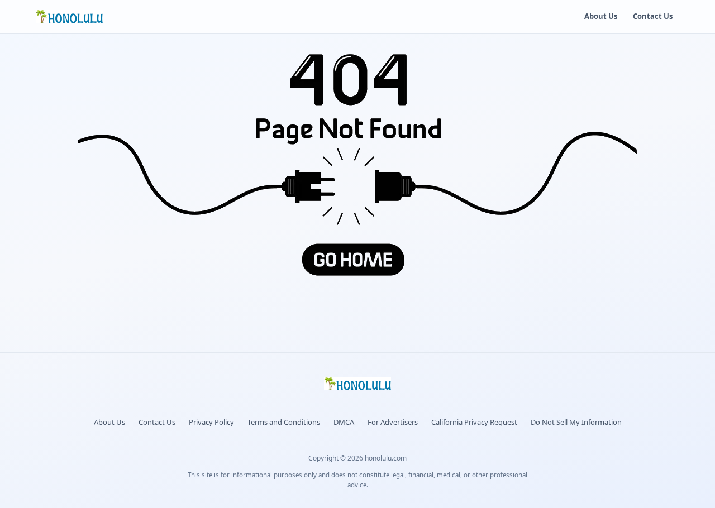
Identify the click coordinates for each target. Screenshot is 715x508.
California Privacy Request (474, 422)
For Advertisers (393, 422)
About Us (600, 16)
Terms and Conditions (283, 422)
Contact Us (653, 16)
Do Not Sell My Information (576, 422)
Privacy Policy (211, 422)
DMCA (343, 422)
